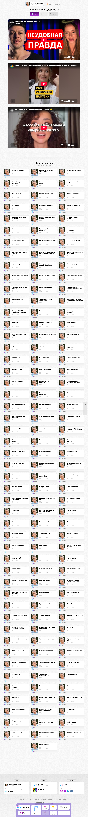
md (9, 785)
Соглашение (50, 799)
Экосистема (71, 780)
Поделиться (16, 785)
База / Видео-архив (56, 4)
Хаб (16, 780)
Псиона (66, 784)
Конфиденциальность (62, 799)
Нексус (44, 780)
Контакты (43, 799)
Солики (44, 14)
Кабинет (53, 14)
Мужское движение (15, 784)
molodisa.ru (40, 784)
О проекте (36, 799)
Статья (35, 14)
